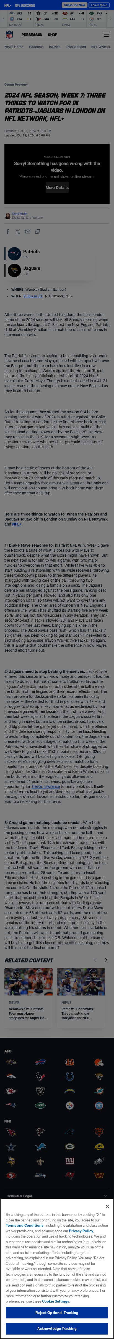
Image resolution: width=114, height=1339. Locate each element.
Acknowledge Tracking (57, 1328)
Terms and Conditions (24, 1225)
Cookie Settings (55, 1301)
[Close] (107, 1206)
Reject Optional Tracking (56, 1312)
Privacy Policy (81, 1231)
